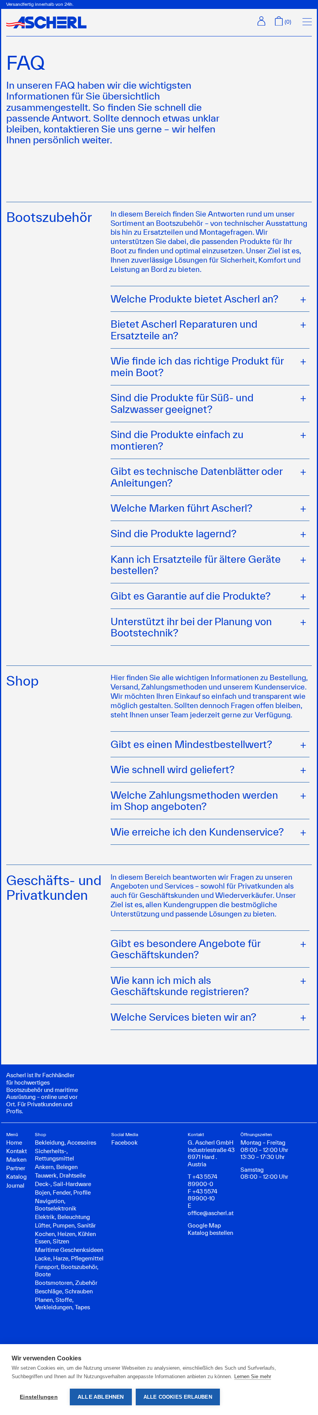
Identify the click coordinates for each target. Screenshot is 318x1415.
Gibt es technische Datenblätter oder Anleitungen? (196, 476)
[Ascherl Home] (46, 22)
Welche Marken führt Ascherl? (181, 508)
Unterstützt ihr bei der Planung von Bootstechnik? (191, 627)
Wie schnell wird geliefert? (173, 769)
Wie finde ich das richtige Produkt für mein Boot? (197, 366)
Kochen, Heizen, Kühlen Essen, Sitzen (65, 1238)
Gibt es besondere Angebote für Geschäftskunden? (185, 948)
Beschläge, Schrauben (64, 1291)
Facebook (124, 1142)
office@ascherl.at (210, 1213)
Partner (15, 1168)
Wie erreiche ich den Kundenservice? (197, 831)
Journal (15, 1185)
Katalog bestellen (210, 1232)
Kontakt (16, 1151)
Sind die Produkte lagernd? (174, 533)
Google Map (204, 1225)
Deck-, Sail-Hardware (63, 1184)
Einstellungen (39, 1397)
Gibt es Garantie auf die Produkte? (191, 596)
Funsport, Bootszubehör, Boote (67, 1270)
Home (14, 1142)
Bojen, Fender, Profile (63, 1192)
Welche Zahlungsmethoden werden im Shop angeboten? (194, 800)
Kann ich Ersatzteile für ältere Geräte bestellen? (196, 564)
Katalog (16, 1176)
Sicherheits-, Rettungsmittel (54, 1155)
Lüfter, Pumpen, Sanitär (65, 1225)
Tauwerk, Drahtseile (60, 1175)
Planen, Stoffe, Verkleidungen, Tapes (62, 1303)
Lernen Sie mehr (252, 1376)
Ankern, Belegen (56, 1167)
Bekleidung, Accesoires (65, 1142)
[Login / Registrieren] (261, 21)
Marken (16, 1159)
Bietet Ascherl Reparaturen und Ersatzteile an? (184, 329)
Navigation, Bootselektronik (55, 1205)
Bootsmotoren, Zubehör (66, 1282)
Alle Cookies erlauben (177, 1397)
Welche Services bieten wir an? (183, 1017)
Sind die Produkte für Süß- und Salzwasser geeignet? (182, 403)
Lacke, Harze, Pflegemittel (69, 1258)
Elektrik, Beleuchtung (62, 1217)
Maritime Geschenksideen (69, 1250)
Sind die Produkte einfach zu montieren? (177, 439)
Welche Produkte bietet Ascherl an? (194, 298)
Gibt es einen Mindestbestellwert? (191, 744)
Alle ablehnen (101, 1397)
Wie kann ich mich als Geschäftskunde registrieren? (180, 985)
